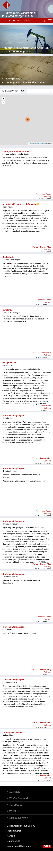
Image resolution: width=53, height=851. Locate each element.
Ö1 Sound (8, 20)
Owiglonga (7, 310)
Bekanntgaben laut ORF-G (21, 826)
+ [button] (3, 98)
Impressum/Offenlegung (19, 846)
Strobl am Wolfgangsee (13, 416)
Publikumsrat (14, 831)
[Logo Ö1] (6, 5)
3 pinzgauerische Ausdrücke (15, 151)
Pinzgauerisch (9, 363)
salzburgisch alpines (12, 733)
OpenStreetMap (40, 143)
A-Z (22, 91)
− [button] (3, 102)
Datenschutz (13, 841)
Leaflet (31, 143)
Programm (24, 20)
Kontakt (11, 836)
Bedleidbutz (8, 257)
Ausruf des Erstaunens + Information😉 (20, 204)
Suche (44, 21)
